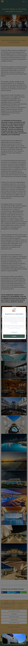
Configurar (14, 332)
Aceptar (14, 336)
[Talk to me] (14, 638)
